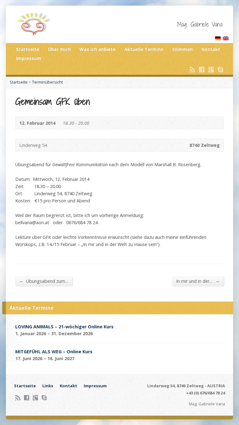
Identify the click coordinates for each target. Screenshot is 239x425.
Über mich (59, 49)
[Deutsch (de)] (218, 36)
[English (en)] (225, 36)
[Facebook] (201, 69)
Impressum (28, 58)
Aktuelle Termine (143, 49)
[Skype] (220, 69)
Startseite (27, 49)
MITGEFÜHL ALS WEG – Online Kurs (53, 352)
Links (47, 386)
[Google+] (211, 69)
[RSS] (192, 69)
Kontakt (210, 49)
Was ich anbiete (97, 49)
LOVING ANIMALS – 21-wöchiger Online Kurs (64, 327)
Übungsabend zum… (43, 281)
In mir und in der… (198, 281)
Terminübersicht (47, 82)
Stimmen (182, 49)
